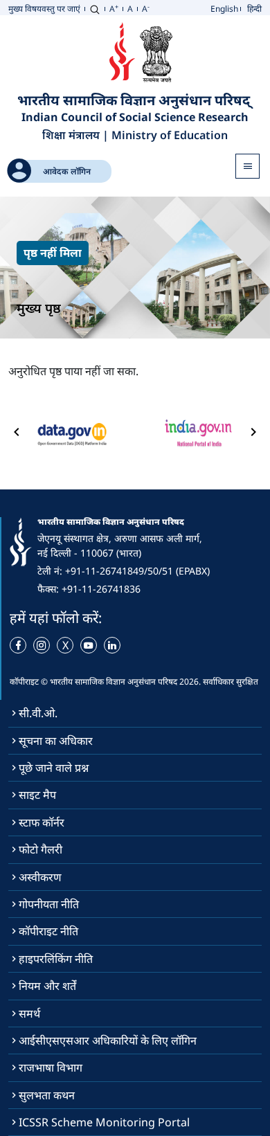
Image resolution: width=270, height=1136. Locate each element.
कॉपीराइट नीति (48, 931)
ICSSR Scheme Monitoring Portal (104, 1122)
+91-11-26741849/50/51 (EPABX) (137, 570)
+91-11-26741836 (101, 588)
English (224, 9)
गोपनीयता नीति (49, 904)
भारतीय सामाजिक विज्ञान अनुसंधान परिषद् (135, 99)
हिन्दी (254, 9)
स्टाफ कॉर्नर (41, 822)
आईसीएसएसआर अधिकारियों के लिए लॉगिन (108, 1040)
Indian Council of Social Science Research (135, 117)
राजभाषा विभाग (50, 1067)
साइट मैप (37, 794)
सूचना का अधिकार (56, 740)
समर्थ (29, 1013)
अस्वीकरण (40, 877)
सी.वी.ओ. (38, 713)
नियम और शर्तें (47, 985)
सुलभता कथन (47, 1095)
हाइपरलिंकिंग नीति (56, 958)
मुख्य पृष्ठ (39, 307)
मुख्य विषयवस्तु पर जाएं (44, 9)
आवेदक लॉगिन (67, 171)
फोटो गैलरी (40, 849)
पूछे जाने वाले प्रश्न (54, 767)
